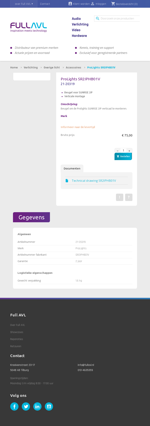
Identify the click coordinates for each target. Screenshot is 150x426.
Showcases (16, 332)
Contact (45, 4)
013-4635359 (85, 370)
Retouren (15, 346)
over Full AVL (23, 4)
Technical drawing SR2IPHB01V (94, 180)
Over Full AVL (17, 325)
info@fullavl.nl (86, 365)
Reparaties (16, 339)
